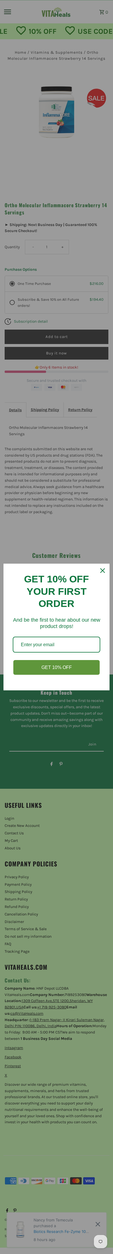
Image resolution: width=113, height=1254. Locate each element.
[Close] (103, 571)
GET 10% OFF (56, 667)
